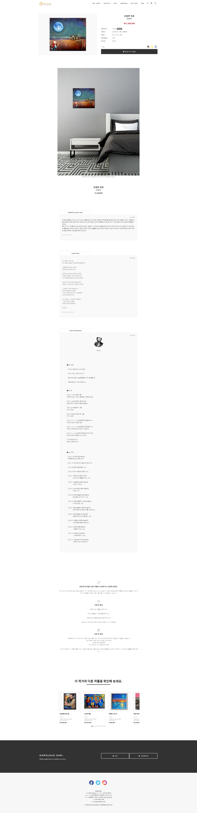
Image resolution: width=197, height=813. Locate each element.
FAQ (115, 3)
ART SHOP (96, 3)
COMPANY (124, 3)
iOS (116, 756)
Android (144, 756)
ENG (142, 3)
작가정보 (119, 28)
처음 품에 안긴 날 (64, 714)
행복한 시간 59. (113, 714)
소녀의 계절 (87, 714)
